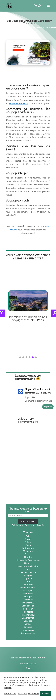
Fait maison (28, 548)
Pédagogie (28, 612)
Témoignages (28, 630)
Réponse (48, 406)
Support (28, 627)
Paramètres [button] (10, 693)
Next (52, 313)
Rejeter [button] (35, 693)
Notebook (28, 600)
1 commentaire (30, 31)
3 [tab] (26, 357)
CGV (28, 667)
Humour (28, 563)
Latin (28, 581)
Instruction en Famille (28, 566)
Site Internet (50, 28)
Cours (28, 545)
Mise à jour (28, 590)
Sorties (20, 28)
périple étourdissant (18, 103)
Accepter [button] (45, 693)
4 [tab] (29, 357)
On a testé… (28, 603)
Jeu (28, 569)
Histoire (40, 28)
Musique (28, 597)
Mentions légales (28, 663)
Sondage (28, 621)
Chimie (28, 542)
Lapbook (28, 578)
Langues (28, 575)
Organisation (28, 606)
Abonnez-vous (28, 521)
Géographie (30, 28)
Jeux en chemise (28, 572)
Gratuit (28, 554)
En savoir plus (25, 693)
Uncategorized (28, 633)
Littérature (28, 584)
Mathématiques (28, 587)
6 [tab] (36, 357)
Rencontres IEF (28, 615)
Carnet (28, 539)
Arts (28, 536)
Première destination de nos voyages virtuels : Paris (28, 318)
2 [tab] (23, 357)
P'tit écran (28, 609)
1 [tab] (20, 357)
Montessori (28, 593)
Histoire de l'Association (28, 560)
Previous (3, 313)
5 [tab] (33, 357)
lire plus (12, 324)
